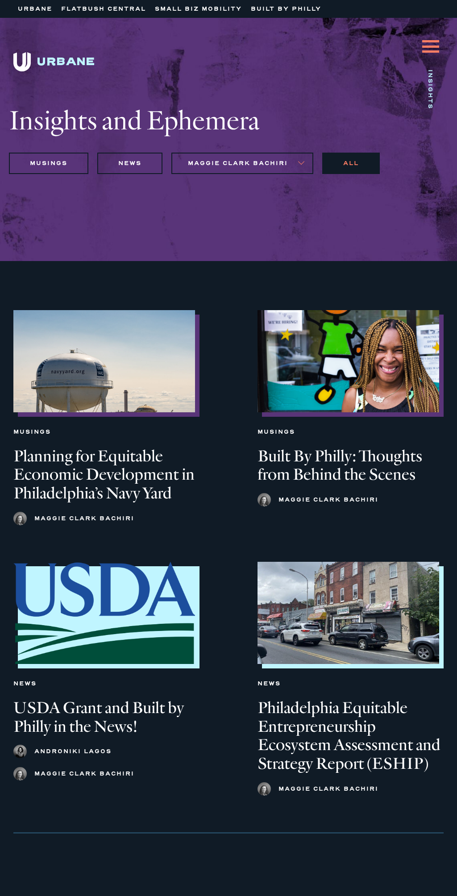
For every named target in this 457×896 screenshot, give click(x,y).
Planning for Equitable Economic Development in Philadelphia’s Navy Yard (104, 475)
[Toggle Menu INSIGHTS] (430, 40)
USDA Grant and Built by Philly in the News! (98, 717)
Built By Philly (286, 8)
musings (48, 163)
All (351, 163)
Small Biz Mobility (198, 8)
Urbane (35, 8)
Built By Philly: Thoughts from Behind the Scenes (340, 465)
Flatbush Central (103, 8)
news (129, 163)
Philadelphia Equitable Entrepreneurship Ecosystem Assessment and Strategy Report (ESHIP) (349, 736)
